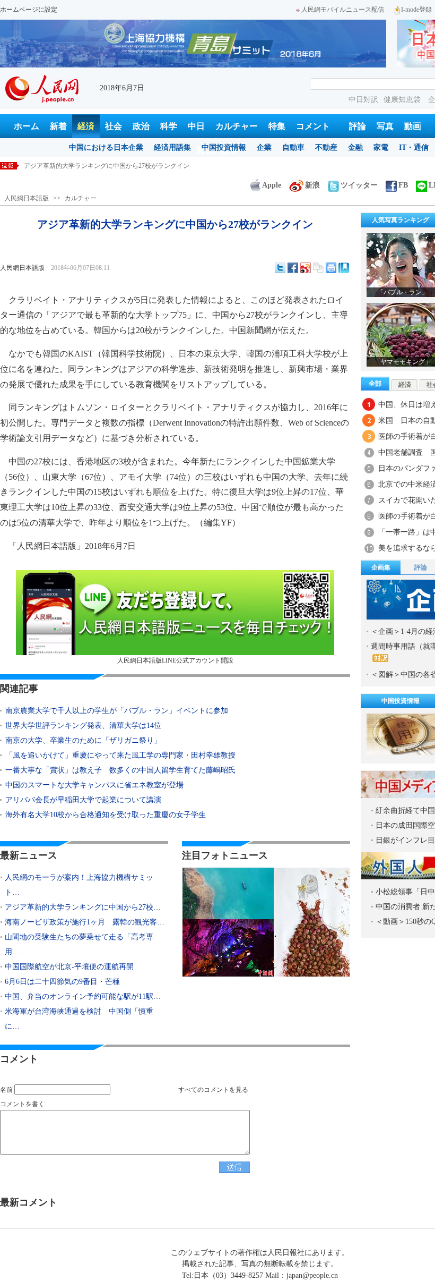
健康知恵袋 (403, 100)
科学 (168, 126)
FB (403, 185)
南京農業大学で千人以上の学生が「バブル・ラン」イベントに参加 (116, 711)
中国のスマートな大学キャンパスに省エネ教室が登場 (94, 785)
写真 (385, 126)
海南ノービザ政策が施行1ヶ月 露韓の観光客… (84, 922)
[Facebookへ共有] (293, 267)
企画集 (380, 567)
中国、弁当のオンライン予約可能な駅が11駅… (83, 996)
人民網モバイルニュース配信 (342, 9)
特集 (276, 126)
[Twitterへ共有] (280, 267)
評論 (357, 126)
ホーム (26, 126)
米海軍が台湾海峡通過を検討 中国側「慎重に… (79, 1018)
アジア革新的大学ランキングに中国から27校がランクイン (106, 165)
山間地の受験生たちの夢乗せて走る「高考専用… (79, 944)
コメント (313, 126)
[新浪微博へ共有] (305, 267)
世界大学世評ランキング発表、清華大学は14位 (83, 725)
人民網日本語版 (26, 198)
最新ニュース (28, 855)
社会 (113, 126)
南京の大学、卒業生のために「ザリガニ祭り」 (83, 740)
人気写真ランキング (400, 220)
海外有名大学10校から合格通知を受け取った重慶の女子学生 (105, 815)
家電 (380, 147)
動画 (412, 126)
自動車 (293, 147)
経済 (85, 126)
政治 (141, 126)
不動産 (326, 147)
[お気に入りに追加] (343, 267)
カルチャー (236, 126)
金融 (355, 147)
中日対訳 (363, 100)
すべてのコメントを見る (213, 1089)
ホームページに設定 (28, 9)
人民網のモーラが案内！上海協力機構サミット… (79, 884)
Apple (271, 185)
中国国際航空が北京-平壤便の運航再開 (69, 967)
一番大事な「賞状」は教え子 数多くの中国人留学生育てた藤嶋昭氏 (120, 770)
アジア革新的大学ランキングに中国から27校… (83, 907)
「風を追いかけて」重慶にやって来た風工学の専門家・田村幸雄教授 (120, 755)
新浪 (312, 185)
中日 (196, 126)
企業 (264, 147)
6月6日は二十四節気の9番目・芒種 (62, 982)
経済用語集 (172, 147)
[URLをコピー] (318, 267)
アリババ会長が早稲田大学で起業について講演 (83, 800)
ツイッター (359, 185)
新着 (58, 126)
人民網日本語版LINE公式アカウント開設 (175, 660)
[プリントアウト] (331, 267)
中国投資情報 (224, 147)
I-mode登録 (416, 9)
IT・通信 (414, 147)
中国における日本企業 (106, 147)
